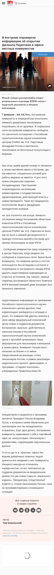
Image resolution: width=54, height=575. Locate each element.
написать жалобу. (10, 536)
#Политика (42, 54)
